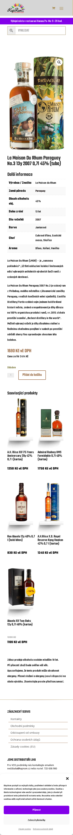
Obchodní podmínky (22, 726)
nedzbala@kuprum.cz (18, 768)
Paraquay (40, 191)
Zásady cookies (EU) (22, 746)
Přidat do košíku (32, 375)
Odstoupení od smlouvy (24, 732)
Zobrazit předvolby (36, 820)
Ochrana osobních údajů (43, 829)
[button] (67, 778)
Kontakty (16, 719)
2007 (38, 219)
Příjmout (37, 810)
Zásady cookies (24, 829)
